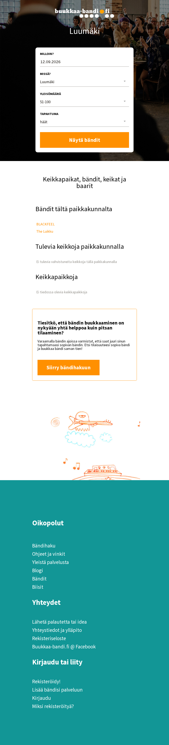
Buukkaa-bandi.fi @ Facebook (64, 646)
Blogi (37, 570)
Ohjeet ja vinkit (48, 554)
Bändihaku (43, 545)
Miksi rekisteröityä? (53, 706)
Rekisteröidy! (46, 681)
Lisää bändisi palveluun (57, 689)
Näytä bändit (84, 139)
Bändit (39, 578)
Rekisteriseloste (49, 638)
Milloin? (47, 53)
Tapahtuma (49, 113)
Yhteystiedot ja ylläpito (57, 630)
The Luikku (44, 231)
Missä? (45, 73)
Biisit (37, 587)
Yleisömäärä (50, 93)
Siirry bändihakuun (68, 367)
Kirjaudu (41, 698)
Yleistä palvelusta (50, 562)
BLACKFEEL (45, 224)
